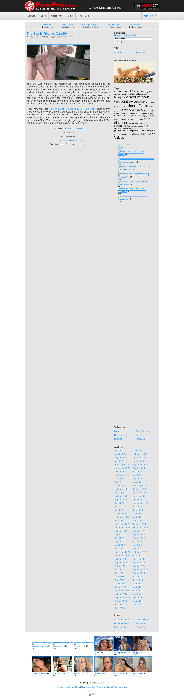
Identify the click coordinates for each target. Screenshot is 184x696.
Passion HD (67, 24)
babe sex (134, 94)
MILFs (137, 116)
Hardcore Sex (130, 110)
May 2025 (119, 461)
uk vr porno (141, 627)
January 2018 (139, 524)
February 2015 (140, 605)
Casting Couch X (90, 24)
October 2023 (121, 496)
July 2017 (137, 541)
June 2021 (120, 573)
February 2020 (140, 454)
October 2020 (121, 594)
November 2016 (140, 562)
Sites (43, 16)
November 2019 (140, 461)
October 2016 (139, 566)
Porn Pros (142, 123)
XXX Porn (144, 134)
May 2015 (137, 594)
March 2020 (138, 450)
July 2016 (137, 577)
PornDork (140, 52)
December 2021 (122, 552)
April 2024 (119, 482)
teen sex (118, 134)
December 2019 (140, 457)
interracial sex (147, 113)
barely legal (142, 94)
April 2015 (138, 598)
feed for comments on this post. (68, 140)
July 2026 (119, 450)
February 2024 (122, 489)
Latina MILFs (120, 627)
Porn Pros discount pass (135, 126)
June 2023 (120, 506)
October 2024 (121, 471)
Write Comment (75, 129)
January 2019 (139, 489)
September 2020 (123, 598)
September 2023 (123, 499)
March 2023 (120, 513)
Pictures (118, 439)
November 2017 (140, 527)
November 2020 (122, 591)
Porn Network (133, 123)
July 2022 (119, 538)
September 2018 (141, 503)
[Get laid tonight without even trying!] (134, 82)
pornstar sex (127, 128)
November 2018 (140, 496)
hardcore (117, 107)
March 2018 (138, 517)
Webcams (140, 439)
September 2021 (123, 562)
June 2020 (120, 608)
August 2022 (121, 534)
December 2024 (122, 468)
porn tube (135, 128)
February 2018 (140, 520)
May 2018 (137, 513)
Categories (57, 16)
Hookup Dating (121, 623)
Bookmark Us (129, 35)
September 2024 (123, 475)
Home (117, 35)
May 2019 (137, 475)
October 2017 (139, 531)
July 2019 (137, 471)
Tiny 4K (47, 24)
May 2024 (119, 478)
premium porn (120, 131)
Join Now (148, 16)
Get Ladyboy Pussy (123, 620)
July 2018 (137, 506)
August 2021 (121, 566)
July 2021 (119, 569)
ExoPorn (118, 52)
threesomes (126, 134)
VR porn (135, 134)
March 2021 (120, 584)
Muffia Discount (143, 620)
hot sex (145, 111)
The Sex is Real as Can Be (47, 33)
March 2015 (138, 601)
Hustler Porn (124, 113)
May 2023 (119, 510)
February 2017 (140, 552)
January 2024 (121, 492)
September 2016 (141, 569)
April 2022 (119, 541)
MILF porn (131, 116)
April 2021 (119, 580)
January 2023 (121, 520)
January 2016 (139, 591)
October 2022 (121, 531)
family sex (150, 102)
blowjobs (120, 97)
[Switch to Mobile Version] (92, 695)
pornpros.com (120, 126)
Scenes (31, 16)
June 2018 (138, 510)
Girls (70, 16)
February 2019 (140, 485)
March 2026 (120, 454)
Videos (139, 435)
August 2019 (139, 468)
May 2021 (119, 577)
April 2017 (138, 548)
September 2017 (141, 534)
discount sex (124, 101)
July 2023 (119, 503)
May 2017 (137, 545)
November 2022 (122, 527)
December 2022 (122, 524)
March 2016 (138, 587)
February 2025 (122, 464)
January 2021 (121, 587)
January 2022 (121, 548)
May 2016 (137, 584)
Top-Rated (83, 16)
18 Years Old (113, 24)
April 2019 (138, 478)
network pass (128, 119)
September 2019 (141, 464)
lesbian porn (120, 115)
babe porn (124, 94)
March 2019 (138, 482)
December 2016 (140, 559)
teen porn (151, 130)
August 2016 (139, 573)
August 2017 (139, 538)
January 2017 (139, 555)
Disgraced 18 (135, 24)
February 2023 (122, 517)
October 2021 (121, 559)
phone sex (139, 119)
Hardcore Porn (67, 37)
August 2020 (121, 601)
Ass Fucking (142, 91)
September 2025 (123, 457)
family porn (140, 102)
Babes (117, 431)
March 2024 (120, 485)
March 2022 (120, 545)
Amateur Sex (119, 92)
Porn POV (140, 623)
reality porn (131, 131)
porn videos (145, 128)
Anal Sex (131, 91)
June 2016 (138, 580)
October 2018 (139, 499)
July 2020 (119, 605)
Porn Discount (142, 431)
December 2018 (140, 492)
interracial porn (135, 113)
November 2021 (122, 555)
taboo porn (140, 131)
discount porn (137, 97)
